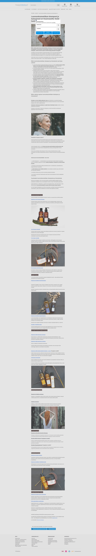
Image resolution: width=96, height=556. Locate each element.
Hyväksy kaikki (56, 32)
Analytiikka (39, 28)
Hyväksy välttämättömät (48, 33)
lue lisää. (53, 22)
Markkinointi (39, 24)
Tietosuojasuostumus (39, 21)
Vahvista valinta (40, 32)
